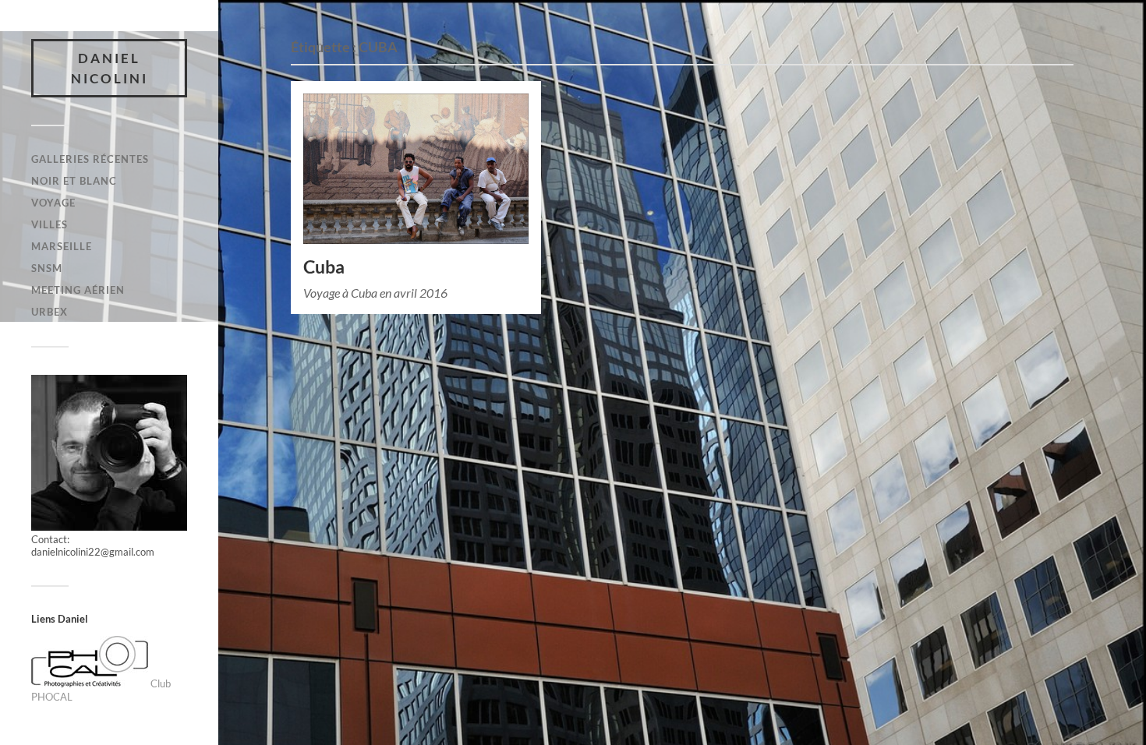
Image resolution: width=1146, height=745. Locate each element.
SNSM (46, 268)
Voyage (53, 202)
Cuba (324, 266)
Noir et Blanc (74, 181)
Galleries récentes (90, 159)
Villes (49, 224)
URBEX (49, 311)
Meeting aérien (78, 290)
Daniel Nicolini (109, 68)
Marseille (61, 246)
